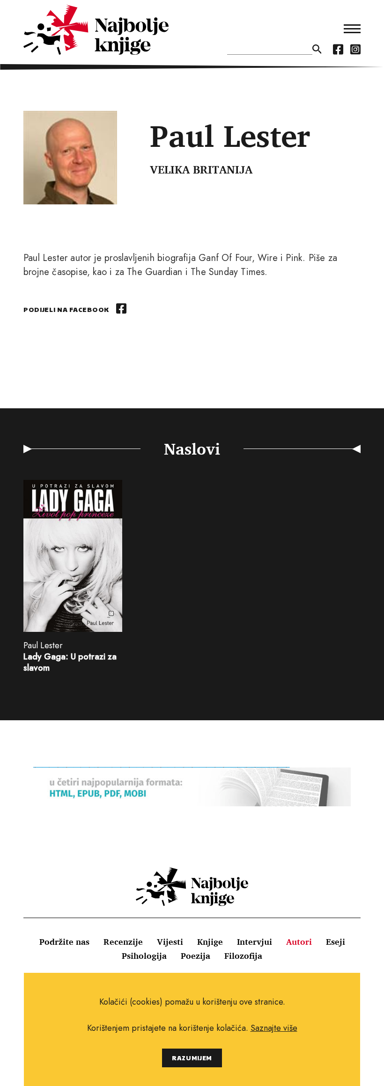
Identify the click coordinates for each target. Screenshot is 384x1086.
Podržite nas (64, 941)
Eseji (335, 941)
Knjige (210, 941)
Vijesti (170, 941)
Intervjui (254, 941)
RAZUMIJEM (192, 1057)
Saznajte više (274, 1028)
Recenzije (123, 941)
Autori (299, 941)
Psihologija (144, 955)
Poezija (195, 955)
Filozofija (243, 955)
